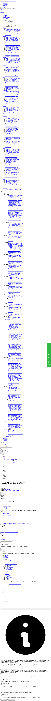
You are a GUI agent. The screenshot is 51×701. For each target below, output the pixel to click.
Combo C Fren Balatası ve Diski (11, 101)
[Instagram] (5, 557)
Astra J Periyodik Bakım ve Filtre (14, 220)
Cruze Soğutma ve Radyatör (13, 369)
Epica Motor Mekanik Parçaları (11, 181)
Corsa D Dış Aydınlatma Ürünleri (14, 233)
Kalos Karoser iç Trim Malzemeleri (15, 393)
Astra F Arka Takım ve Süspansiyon (12, 66)
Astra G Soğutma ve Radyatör (11, 75)
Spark (4, 124)
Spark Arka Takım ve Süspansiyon (12, 127)
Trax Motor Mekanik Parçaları (11, 118)
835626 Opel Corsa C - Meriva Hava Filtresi (9, 532)
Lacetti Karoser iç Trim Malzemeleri (15, 406)
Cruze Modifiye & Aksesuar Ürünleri (12, 141)
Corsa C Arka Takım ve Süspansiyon (12, 52)
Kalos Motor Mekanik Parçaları (11, 158)
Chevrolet (5, 116)
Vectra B (4, 113)
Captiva (4, 132)
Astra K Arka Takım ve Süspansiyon (15, 283)
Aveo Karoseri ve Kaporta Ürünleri (12, 152)
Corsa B (4, 68)
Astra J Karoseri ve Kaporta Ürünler (12, 41)
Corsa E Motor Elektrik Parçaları (11, 80)
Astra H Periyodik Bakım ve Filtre (14, 248)
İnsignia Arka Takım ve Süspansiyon (12, 30)
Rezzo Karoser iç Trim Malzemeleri (12, 175)
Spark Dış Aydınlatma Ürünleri (14, 339)
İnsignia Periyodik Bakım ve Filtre (14, 204)
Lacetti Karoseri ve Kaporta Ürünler (12, 168)
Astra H (4, 57)
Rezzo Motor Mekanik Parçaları (11, 173)
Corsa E (4, 77)
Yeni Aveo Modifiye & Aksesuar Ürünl (13, 189)
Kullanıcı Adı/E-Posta (4, 446)
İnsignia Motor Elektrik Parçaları (14, 201)
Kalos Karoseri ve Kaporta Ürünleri (12, 160)
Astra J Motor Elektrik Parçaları (14, 214)
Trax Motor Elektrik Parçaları (11, 121)
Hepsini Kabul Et (12, 669)
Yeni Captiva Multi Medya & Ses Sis (12, 187)
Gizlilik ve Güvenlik (9, 571)
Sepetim (7, 578)
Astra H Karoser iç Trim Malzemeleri (12, 60)
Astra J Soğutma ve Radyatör (13, 218)
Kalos (4, 155)
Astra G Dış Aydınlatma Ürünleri (11, 76)
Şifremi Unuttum (10, 451)
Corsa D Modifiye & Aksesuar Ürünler (13, 46)
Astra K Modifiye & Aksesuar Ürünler (13, 83)
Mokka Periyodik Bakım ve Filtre (12, 107)
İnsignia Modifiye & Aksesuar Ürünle (12, 32)
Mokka (4, 106)
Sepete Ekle (3, 494)
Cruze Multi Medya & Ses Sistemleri (15, 367)
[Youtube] (5, 556)
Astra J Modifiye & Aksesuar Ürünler (12, 38)
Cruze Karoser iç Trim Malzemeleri (15, 366)
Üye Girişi (5, 444)
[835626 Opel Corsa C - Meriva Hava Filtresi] (2, 529)
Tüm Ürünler (8, 35)
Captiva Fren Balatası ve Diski (14, 350)
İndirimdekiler (6, 15)
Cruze (4, 140)
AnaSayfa (5, 3)
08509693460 (16, 582)
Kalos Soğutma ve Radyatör (13, 395)
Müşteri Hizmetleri (6, 17)
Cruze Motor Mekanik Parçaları (11, 145)
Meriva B (5, 103)
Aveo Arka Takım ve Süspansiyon (12, 150)
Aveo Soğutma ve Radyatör (13, 383)
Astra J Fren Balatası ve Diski (14, 217)
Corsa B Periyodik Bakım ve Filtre (12, 70)
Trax (4, 117)
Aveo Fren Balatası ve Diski (13, 379)
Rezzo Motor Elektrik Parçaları (11, 174)
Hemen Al (2, 495)
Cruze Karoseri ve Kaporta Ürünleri (15, 364)
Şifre (1, 449)
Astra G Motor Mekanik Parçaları (12, 73)
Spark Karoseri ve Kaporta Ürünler (15, 340)
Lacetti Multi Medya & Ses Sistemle (15, 407)
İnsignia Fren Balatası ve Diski (14, 202)
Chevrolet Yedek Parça (9, 561)
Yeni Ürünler (5, 18)
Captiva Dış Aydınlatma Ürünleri (14, 355)
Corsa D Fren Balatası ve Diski (14, 228)
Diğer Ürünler (8, 565)
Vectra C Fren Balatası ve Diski (11, 98)
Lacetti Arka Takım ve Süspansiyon (12, 164)
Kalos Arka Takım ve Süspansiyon (12, 159)
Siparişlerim (5, 4)
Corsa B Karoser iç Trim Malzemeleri (12, 71)
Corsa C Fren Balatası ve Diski (11, 53)
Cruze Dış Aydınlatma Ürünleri (11, 143)
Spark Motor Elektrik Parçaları (11, 126)
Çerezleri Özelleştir (4, 669)
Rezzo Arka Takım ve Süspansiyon (12, 172)
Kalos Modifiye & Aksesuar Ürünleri (15, 396)
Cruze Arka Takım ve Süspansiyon (12, 144)
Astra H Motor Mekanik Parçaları (12, 62)
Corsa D (4, 43)
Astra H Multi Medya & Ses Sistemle (12, 61)
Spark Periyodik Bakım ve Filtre (14, 338)
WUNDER (2, 485)
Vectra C (4, 97)
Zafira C (4, 93)
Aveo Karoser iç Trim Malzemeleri (15, 378)
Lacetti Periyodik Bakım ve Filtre (14, 409)
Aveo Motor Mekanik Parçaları (11, 151)
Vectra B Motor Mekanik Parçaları (12, 114)
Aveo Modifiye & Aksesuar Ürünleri (12, 149)
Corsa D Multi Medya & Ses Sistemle (15, 230)
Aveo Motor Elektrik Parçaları (11, 153)
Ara (13, 8)
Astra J (4, 36)
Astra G (4, 72)
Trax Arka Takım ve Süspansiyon (12, 119)
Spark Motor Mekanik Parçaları (11, 128)
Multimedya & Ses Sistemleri (11, 564)
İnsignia (4, 28)
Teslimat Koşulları (9, 567)
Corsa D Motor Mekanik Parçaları (12, 47)
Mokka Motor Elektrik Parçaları (11, 110)
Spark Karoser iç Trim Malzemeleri (12, 129)
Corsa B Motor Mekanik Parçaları (12, 69)
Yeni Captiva (5, 185)
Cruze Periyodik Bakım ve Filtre (14, 368)
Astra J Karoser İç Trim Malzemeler (15, 215)
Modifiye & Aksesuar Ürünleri (11, 562)
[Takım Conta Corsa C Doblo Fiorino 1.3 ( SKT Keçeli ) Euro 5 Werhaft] (2, 521)
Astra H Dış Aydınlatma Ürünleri (14, 252)
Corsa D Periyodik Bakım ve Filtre (15, 232)
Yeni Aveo (5, 188)
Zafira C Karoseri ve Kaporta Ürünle (12, 94)
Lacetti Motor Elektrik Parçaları (11, 169)
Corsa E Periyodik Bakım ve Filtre (12, 81)
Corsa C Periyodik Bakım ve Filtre (12, 55)
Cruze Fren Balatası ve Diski (11, 142)
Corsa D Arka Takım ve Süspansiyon (12, 45)
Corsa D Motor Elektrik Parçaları (11, 48)
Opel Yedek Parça (9, 560)
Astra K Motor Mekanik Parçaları (12, 88)
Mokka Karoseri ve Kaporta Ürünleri (12, 108)
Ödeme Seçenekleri (7, 506)
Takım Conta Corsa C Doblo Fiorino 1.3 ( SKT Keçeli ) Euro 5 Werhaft (14, 523)
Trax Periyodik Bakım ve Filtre (14, 328)
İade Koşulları (6, 508)
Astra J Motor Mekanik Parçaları (11, 40)
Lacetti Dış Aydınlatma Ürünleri (11, 165)
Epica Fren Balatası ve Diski (11, 183)
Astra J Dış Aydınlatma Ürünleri (11, 37)
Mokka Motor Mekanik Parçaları (11, 109)
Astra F (4, 65)
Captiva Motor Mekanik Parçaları (12, 136)
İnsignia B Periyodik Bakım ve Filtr (12, 92)
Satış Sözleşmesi (8, 569)
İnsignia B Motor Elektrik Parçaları (12, 91)
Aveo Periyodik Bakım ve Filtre (14, 381)
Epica (4, 179)
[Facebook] (5, 555)
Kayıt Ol (6, 452)
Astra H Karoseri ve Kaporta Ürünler (12, 59)
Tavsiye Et (8, 501)
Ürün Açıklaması (6, 505)
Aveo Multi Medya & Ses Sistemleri (15, 380)
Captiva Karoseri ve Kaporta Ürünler (12, 138)
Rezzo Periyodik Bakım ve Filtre (14, 419)
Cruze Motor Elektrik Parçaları (14, 365)
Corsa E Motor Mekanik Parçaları (12, 79)
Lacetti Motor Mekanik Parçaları (11, 167)
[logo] (2, 7)
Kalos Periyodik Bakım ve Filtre (14, 394)
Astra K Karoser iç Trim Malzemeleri (12, 85)
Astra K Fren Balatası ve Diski (11, 86)
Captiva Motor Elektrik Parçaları (11, 133)
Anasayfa (5, 456)
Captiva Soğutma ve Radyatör (14, 354)
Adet (1, 491)
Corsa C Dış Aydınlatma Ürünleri (12, 56)
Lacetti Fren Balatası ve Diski (14, 408)
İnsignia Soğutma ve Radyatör (14, 203)
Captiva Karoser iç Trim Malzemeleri (15, 349)
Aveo (4, 148)
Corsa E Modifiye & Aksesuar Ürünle (12, 78)
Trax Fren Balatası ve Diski (10, 122)
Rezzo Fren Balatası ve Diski (11, 177)
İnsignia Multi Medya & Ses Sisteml (12, 29)
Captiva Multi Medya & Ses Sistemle (15, 352)
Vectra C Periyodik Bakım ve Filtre (12, 99)
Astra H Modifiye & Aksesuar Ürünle (15, 249)
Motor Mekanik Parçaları (10, 102)
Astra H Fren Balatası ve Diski (14, 251)
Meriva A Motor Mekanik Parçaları (12, 112)
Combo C (5, 100)
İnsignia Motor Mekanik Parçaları (12, 31)
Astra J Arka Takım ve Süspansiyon (12, 39)
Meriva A (5, 111)
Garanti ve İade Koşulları (10, 570)
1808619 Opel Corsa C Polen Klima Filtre (8, 540)
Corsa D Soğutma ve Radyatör (14, 231)
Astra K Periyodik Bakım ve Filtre (12, 87)
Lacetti (4, 163)
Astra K (4, 82)
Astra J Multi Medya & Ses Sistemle (15, 216)
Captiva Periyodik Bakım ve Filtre (14, 353)
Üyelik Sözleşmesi (9, 568)
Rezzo (4, 171)
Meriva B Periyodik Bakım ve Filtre (12, 104)
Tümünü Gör (10, 206)
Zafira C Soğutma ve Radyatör (11, 96)
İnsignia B (5, 90)
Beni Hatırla (4, 451)
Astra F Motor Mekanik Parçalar (11, 67)
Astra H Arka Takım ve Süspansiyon (12, 58)
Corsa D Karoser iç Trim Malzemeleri (12, 49)
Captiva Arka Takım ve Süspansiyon (12, 134)
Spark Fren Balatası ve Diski (11, 130)
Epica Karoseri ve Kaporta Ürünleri (12, 182)
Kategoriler (5, 5)
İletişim (4, 16)
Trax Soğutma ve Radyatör (13, 329)
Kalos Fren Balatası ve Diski (11, 157)
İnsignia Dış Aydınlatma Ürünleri (14, 205)
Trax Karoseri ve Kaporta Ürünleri (12, 120)
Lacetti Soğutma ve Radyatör (13, 410)
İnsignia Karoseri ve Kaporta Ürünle (12, 33)
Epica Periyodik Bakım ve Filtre (11, 184)
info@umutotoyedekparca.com (15, 584)
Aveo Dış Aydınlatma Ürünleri (14, 384)
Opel (4, 27)
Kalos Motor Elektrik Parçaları (11, 161)
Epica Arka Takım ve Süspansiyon (12, 180)
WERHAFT (2, 522)
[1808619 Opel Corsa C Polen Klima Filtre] (2, 538)
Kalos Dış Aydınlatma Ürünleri (14, 397)
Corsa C (4, 51)
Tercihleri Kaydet (11, 699)
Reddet (26, 665)
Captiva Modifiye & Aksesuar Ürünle (12, 137)
